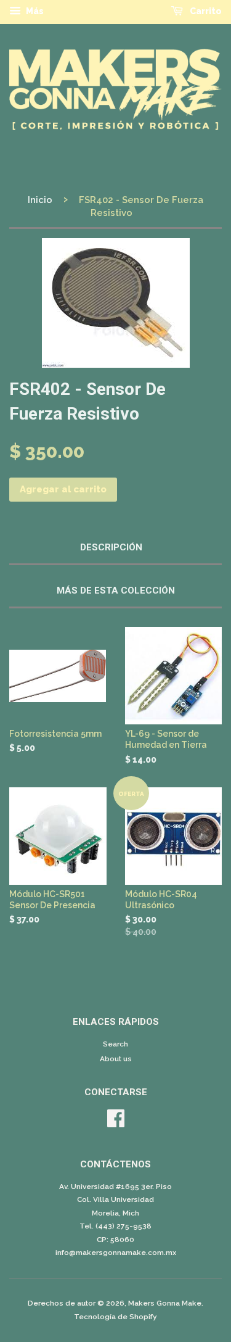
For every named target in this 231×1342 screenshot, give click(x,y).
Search (115, 1044)
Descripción (111, 547)
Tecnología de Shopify (115, 1316)
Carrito (205, 11)
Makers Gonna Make (164, 1303)
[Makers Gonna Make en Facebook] (116, 1123)
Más (34, 11)
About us (116, 1058)
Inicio (40, 199)
